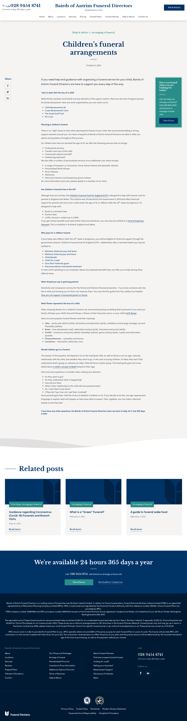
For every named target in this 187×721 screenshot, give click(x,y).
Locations (61, 16)
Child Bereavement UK (55, 107)
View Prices (174, 7)
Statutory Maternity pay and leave (61, 251)
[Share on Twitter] (8, 92)
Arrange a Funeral (57, 657)
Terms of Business (57, 673)
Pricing (83, 16)
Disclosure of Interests (103, 673)
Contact (8, 677)
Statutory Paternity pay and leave (60, 254)
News (96, 677)
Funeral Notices (112, 16)
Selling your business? (103, 665)
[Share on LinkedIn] (8, 98)
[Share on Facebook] (8, 86)
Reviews (8, 665)
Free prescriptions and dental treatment (63, 266)
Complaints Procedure (109, 713)
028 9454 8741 (25, 5)
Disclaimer (95, 708)
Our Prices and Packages (60, 653)
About (50, 16)
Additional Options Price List (61, 669)
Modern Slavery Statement (114, 708)
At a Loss (49, 116)
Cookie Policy (82, 708)
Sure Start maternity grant (57, 263)
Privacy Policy (67, 708)
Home (42, 16)
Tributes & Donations (14, 673)
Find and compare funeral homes (108, 657)
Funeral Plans (96, 16)
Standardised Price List (59, 661)
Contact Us (143, 16)
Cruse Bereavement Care (56, 110)
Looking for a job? (101, 661)
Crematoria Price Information (62, 665)
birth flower (131, 313)
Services (72, 16)
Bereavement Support (103, 669)
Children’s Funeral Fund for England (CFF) (89, 195)
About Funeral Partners (104, 653)
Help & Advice (128, 16)
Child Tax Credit (52, 260)
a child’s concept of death (65, 366)
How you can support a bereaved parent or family (64, 295)
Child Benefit (51, 257)
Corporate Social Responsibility (82, 713)
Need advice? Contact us (110, 582)
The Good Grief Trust (54, 113)
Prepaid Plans (11, 669)
